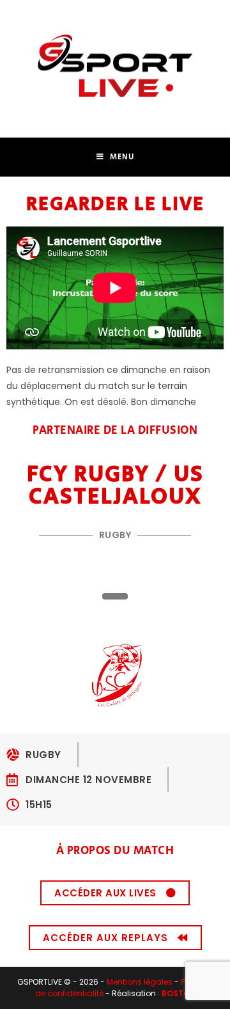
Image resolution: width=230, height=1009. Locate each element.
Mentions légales (139, 981)
